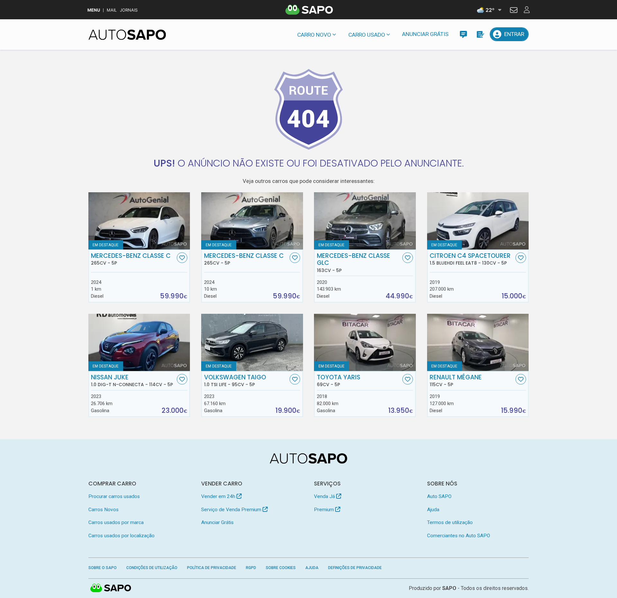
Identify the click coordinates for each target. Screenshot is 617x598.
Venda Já (325, 496)
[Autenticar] (513, 11)
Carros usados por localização (121, 536)
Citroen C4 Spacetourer (470, 259)
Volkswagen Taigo (235, 380)
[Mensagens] (463, 34)
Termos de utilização (450, 522)
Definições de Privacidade (355, 568)
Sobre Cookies (281, 568)
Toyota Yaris (338, 380)
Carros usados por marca (116, 522)
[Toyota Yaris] (365, 342)
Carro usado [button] (366, 35)
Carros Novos (103, 509)
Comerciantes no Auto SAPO (458, 536)
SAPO (110, 588)
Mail (112, 10)
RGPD (251, 568)
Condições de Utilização (151, 568)
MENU (93, 10)
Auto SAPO (439, 496)
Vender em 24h (219, 496)
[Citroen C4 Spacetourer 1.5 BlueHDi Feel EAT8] (478, 220)
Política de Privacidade (211, 568)
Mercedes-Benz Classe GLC (353, 262)
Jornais (129, 10)
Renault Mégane (456, 380)
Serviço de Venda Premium (232, 509)
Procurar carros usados (114, 496)
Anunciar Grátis (425, 34)
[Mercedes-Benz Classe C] (139, 220)
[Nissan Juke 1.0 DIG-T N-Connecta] (139, 342)
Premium (324, 509)
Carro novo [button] (314, 35)
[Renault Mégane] (478, 342)
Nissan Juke (132, 380)
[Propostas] (480, 34)
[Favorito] (182, 257)
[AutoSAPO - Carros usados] (127, 34)
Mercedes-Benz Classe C (131, 259)
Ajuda (433, 509)
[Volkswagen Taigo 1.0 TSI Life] (252, 342)
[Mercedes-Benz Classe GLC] (365, 220)
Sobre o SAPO (102, 568)
